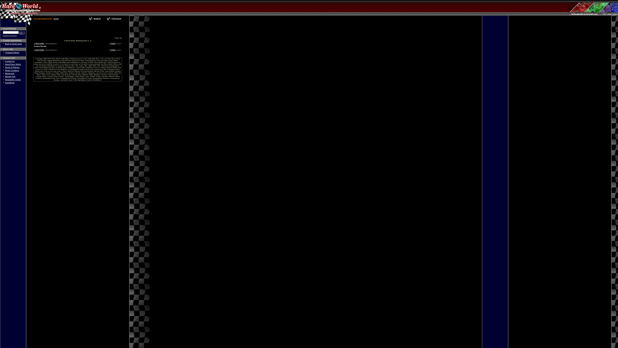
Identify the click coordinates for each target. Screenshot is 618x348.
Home (56, 19)
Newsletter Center (13, 80)
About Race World (13, 64)
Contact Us (10, 61)
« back (112, 43)
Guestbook (9, 83)
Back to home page (13, 44)
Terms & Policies (12, 67)
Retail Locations (12, 70)
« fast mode (39, 43)
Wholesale (9, 73)
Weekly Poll (10, 77)
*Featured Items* (12, 53)
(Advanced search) (10, 36)
